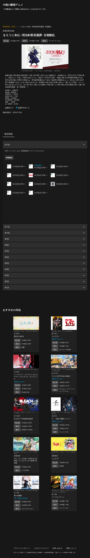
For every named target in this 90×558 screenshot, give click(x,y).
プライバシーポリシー (22, 548)
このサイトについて (41, 548)
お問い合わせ (57, 548)
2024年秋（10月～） (11, 27)
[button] (45, 144)
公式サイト (9, 108)
